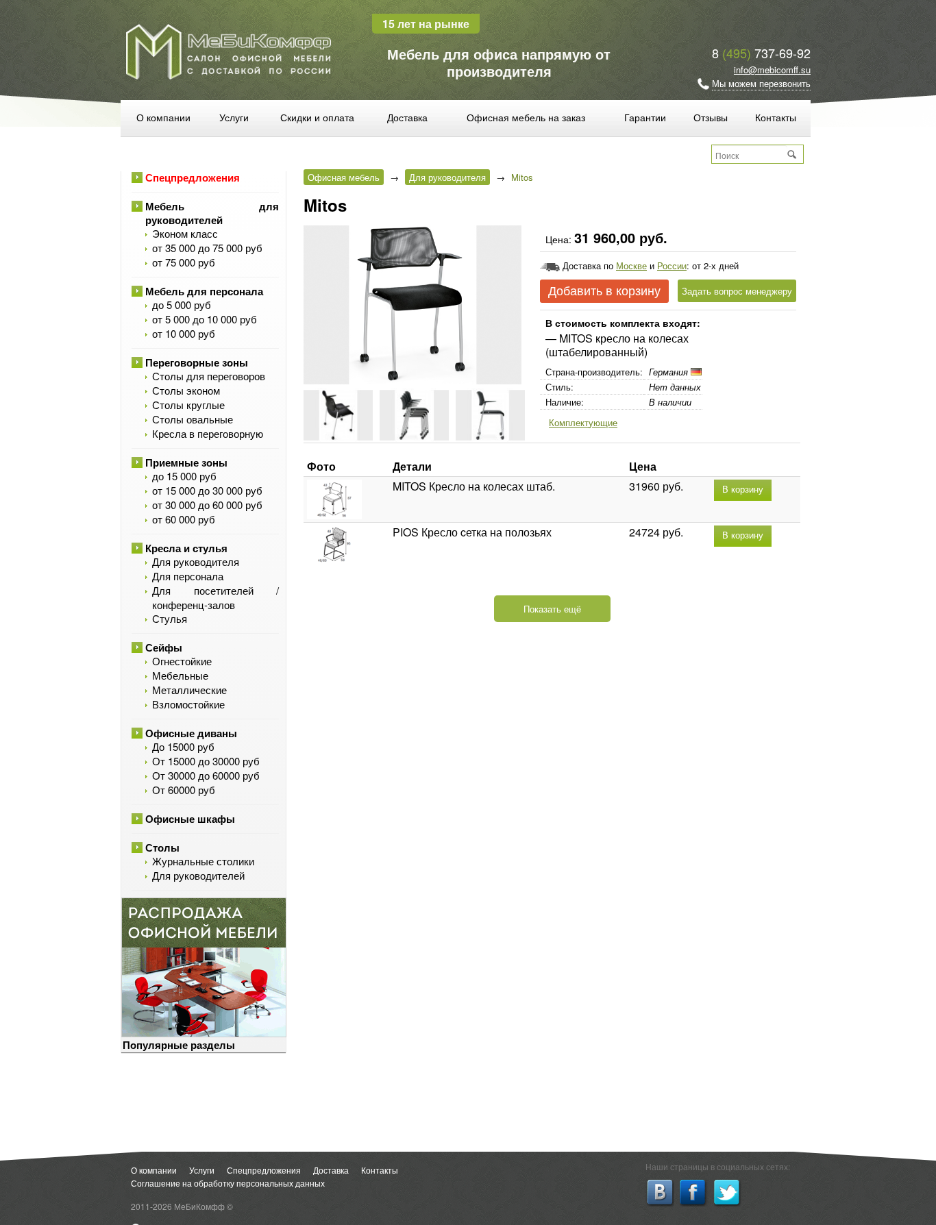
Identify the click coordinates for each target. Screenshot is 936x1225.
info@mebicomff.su (772, 69)
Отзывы (710, 117)
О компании (163, 117)
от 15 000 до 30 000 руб (207, 490)
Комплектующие (583, 422)
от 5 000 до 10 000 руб (204, 319)
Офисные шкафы (190, 818)
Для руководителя (195, 561)
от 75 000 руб (183, 262)
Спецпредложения (192, 177)
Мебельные (180, 675)
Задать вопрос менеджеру (737, 290)
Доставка (407, 117)
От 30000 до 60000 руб (206, 775)
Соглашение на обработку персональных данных (228, 1183)
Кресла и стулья (186, 548)
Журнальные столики (203, 861)
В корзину (742, 489)
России (672, 265)
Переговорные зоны (196, 362)
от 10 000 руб (183, 333)
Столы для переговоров (208, 376)
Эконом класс (185, 233)
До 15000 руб (183, 746)
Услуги (234, 117)
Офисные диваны (191, 733)
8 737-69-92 (761, 53)
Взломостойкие (188, 704)
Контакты (775, 117)
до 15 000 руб (184, 476)
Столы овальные (192, 419)
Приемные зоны (186, 462)
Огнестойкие (182, 661)
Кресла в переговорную (207, 433)
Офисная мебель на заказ (526, 117)
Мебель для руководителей (212, 213)
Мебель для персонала (204, 291)
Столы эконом (186, 390)
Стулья (169, 618)
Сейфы (163, 647)
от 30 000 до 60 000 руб (207, 504)
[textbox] (749, 154)
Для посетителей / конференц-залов (215, 597)
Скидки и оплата (317, 117)
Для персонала (187, 576)
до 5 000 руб (181, 304)
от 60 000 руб (183, 519)
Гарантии (645, 117)
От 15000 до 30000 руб (206, 761)
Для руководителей (198, 875)
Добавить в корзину (604, 291)
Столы (162, 847)
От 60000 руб (183, 789)
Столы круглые (188, 404)
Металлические (189, 689)
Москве (631, 265)
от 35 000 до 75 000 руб (207, 247)
